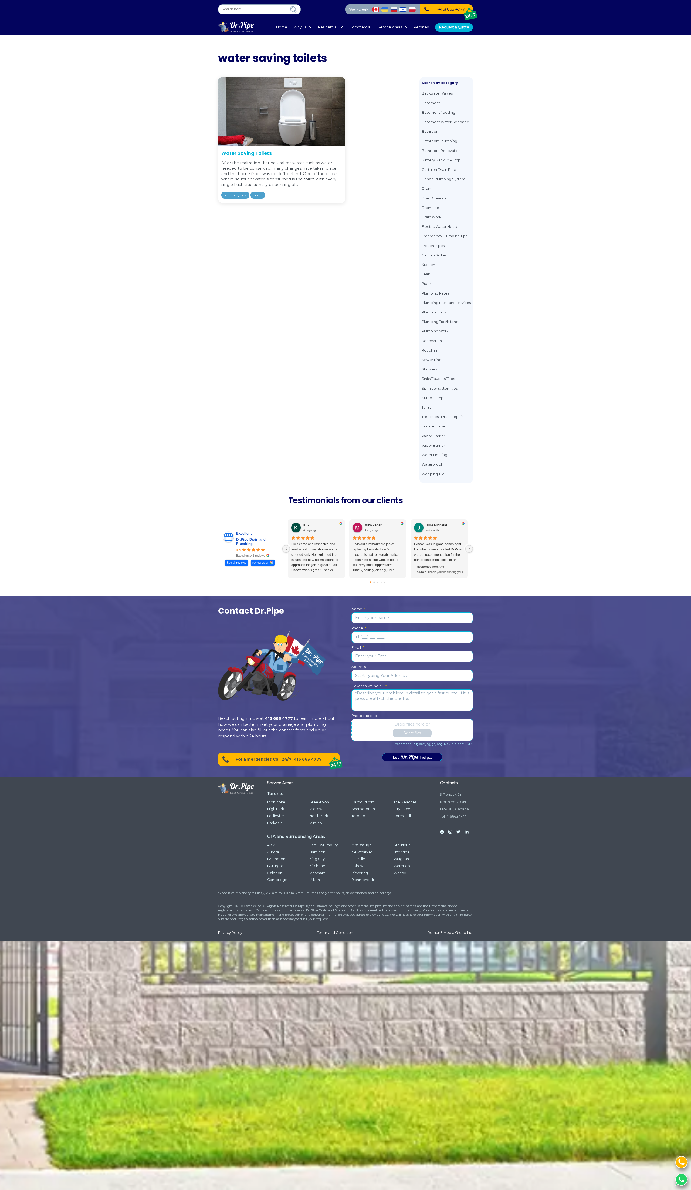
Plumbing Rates (435, 293)
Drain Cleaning (435, 198)
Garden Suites (434, 255)
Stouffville (402, 845)
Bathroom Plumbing (439, 141)
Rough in (429, 350)
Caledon (274, 873)
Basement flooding (438, 113)
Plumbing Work (435, 331)
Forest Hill (402, 816)
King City (317, 859)
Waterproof (432, 464)
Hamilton (317, 852)
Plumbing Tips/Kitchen (441, 322)
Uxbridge (402, 852)
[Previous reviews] (286, 549)
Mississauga (361, 845)
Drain (426, 188)
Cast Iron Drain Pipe (439, 170)
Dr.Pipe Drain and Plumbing (251, 541)
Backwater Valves (437, 93)
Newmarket (361, 852)
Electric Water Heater (441, 227)
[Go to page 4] (384, 582)
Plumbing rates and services (446, 303)
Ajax (271, 845)
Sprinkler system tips (440, 388)
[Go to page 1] (374, 582)
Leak (426, 274)
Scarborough (363, 809)
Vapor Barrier (433, 436)
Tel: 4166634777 (453, 816)
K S (306, 525)
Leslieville (275, 816)
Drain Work (431, 217)
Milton (314, 880)
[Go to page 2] (377, 582)
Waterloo (402, 866)
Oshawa (358, 866)
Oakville (358, 859)
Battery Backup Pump (441, 160)
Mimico (315, 823)
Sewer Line (431, 360)
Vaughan (401, 859)
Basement (431, 103)
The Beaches (405, 802)
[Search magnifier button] (293, 9)
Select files (412, 733)
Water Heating (434, 455)
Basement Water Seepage (445, 122)
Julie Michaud (436, 525)
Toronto (358, 816)
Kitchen (428, 265)
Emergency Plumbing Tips (444, 236)
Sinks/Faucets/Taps (438, 379)
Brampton (276, 859)
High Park (275, 809)
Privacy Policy (230, 933)
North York (318, 816)
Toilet (258, 195)
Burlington (276, 866)
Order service (412, 757)
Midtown (316, 809)
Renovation (432, 341)
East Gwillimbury (323, 845)
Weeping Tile (433, 474)
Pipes (426, 284)
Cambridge (277, 880)
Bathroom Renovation (441, 151)
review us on (260, 562)
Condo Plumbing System (443, 179)
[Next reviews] (469, 549)
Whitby (400, 873)
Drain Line (430, 208)
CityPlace (402, 809)
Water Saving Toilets (246, 153)
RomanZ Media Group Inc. (450, 933)
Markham (317, 873)
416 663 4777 (279, 718)
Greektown (319, 802)
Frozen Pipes (433, 246)
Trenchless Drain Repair (442, 417)
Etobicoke (276, 802)
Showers (429, 369)
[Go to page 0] (371, 582)
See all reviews (236, 562)
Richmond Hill (363, 880)
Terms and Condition (335, 933)
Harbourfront (363, 802)
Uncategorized (435, 426)
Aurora (273, 852)
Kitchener (318, 866)
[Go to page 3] (381, 582)
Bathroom (431, 131)
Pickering (359, 873)
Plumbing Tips (235, 195)
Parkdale (275, 823)
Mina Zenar (373, 525)
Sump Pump (432, 398)
